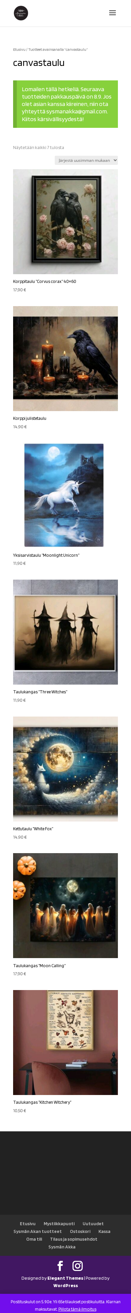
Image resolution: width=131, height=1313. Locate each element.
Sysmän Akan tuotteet (37, 1231)
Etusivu (19, 49)
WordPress (65, 1285)
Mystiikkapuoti (59, 1223)
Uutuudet (93, 1223)
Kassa (104, 1231)
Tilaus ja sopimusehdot (73, 1239)
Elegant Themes (65, 1278)
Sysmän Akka (62, 1246)
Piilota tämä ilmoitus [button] (77, 1309)
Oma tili (34, 1239)
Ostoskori (80, 1231)
